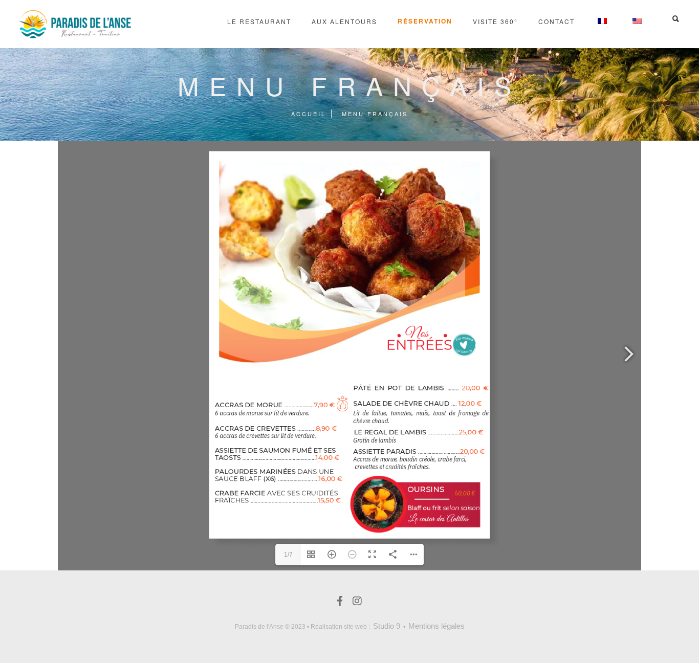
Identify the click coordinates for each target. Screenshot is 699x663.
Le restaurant (259, 21)
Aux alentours (344, 21)
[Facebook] (339, 603)
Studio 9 (386, 626)
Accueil (308, 113)
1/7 (288, 554)
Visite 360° (495, 21)
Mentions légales (436, 626)
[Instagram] (357, 603)
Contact (556, 21)
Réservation (425, 21)
